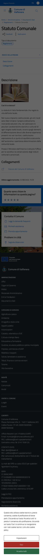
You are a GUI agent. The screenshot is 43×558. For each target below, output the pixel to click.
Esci (21, 544)
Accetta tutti (21, 551)
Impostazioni (21, 538)
